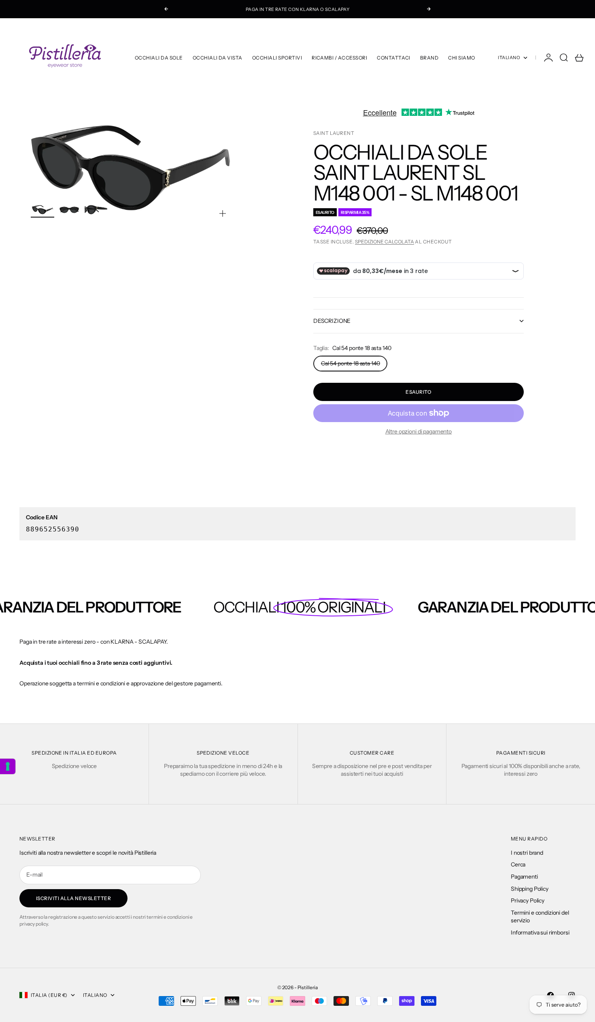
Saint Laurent (333, 133)
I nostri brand (527, 852)
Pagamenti (524, 876)
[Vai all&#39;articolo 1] (42, 209)
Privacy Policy (527, 900)
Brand (429, 58)
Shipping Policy (529, 888)
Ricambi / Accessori (339, 58)
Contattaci (393, 58)
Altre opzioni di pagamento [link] (418, 431)
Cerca (518, 864)
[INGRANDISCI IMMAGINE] (223, 213)
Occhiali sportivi (277, 58)
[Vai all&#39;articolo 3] (96, 209)
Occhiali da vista (217, 58)
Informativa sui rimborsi (540, 932)
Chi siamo (461, 58)
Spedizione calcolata (384, 242)
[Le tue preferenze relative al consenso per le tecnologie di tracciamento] (7, 766)
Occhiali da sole (159, 58)
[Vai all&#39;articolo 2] (69, 209)
